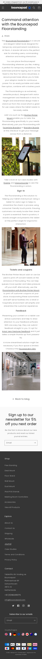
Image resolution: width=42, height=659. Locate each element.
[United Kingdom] (6, 635)
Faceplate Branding (12, 127)
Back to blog (22, 398)
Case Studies (10, 549)
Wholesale (9, 539)
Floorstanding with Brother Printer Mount (21, 290)
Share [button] (7, 36)
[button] (2, 7)
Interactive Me (21, 183)
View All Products (12, 507)
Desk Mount (10, 470)
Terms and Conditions (15, 554)
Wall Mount (9, 481)
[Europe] (18, 635)
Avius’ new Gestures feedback (16, 331)
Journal (8, 544)
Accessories (10, 502)
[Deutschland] (14, 635)
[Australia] (31, 635)
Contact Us (10, 528)
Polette (7, 183)
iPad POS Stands (12, 491)
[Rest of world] (35, 635)
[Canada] (27, 635)
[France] (10, 635)
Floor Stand (10, 476)
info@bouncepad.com (15, 600)
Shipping (8, 533)
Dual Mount (10, 486)
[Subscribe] (34, 442)
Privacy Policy (11, 560)
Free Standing (11, 465)
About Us (9, 523)
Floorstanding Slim (27, 349)
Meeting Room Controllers (16, 497)
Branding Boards (31, 127)
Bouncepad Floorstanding (18, 41)
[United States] (23, 635)
